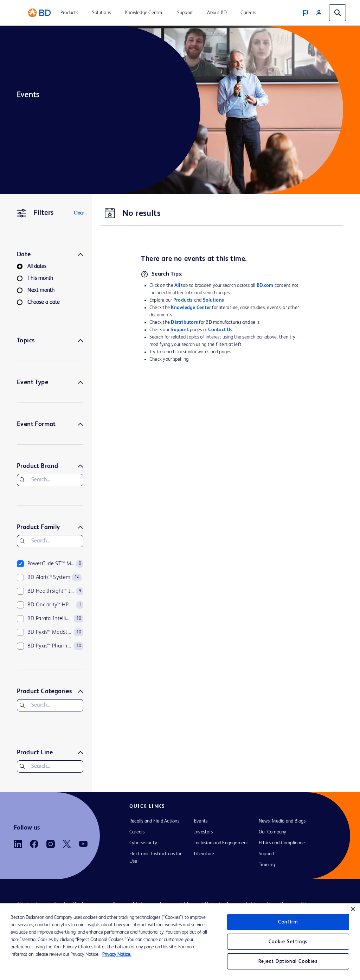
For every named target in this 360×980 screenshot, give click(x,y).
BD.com (265, 285)
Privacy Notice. (116, 954)
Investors (203, 832)
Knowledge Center (191, 307)
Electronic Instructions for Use (155, 857)
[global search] (337, 12)
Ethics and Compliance (282, 842)
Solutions (213, 300)
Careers (137, 832)
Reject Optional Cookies (288, 961)
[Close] (353, 909)
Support (180, 329)
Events (200, 821)
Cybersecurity (143, 842)
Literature (204, 853)
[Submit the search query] (22, 479)
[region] (180, 941)
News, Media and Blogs (282, 821)
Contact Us (220, 329)
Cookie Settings (288, 941)
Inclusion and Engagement (221, 842)
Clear (79, 213)
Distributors (184, 322)
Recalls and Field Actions (154, 821)
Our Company (273, 832)
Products (183, 300)
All (177, 285)
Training (267, 864)
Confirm (288, 922)
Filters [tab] (44, 213)
